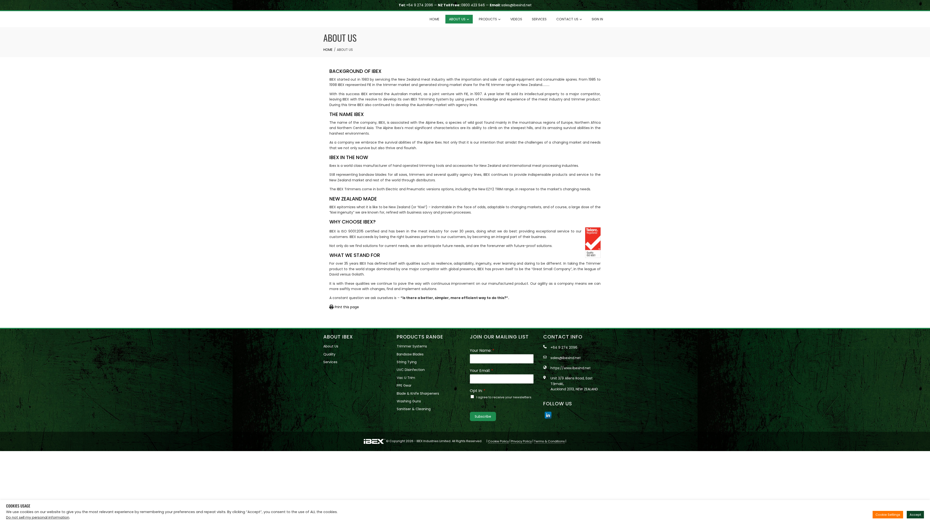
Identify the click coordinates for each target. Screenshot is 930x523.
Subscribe (483, 416)
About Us (457, 19)
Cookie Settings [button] (888, 514)
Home (434, 19)
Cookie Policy (498, 441)
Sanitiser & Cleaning (414, 409)
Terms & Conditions (549, 441)
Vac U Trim (406, 377)
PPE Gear (404, 385)
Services (539, 19)
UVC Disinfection (411, 369)
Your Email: (481, 370)
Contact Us (567, 19)
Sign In (597, 19)
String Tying (407, 362)
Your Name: (482, 350)
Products (488, 19)
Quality (329, 354)
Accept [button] (915, 514)
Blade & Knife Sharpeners (418, 393)
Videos (516, 19)
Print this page (346, 307)
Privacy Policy (521, 441)
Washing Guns (409, 401)
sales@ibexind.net (516, 5)
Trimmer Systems (412, 346)
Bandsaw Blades (410, 354)
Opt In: (477, 390)
